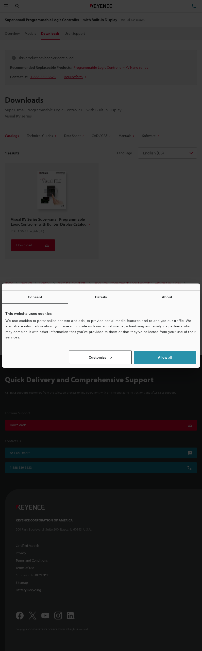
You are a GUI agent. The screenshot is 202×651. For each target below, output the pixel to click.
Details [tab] (101, 297)
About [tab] (167, 297)
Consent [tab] (35, 297)
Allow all (165, 357)
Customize (97, 357)
